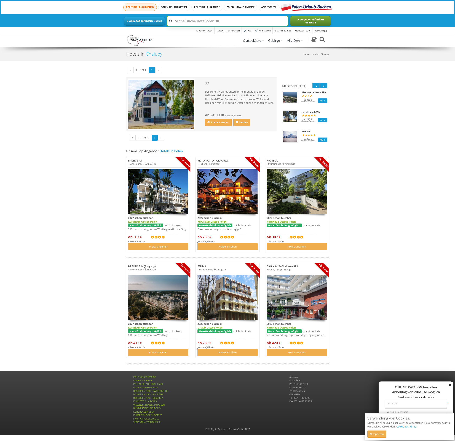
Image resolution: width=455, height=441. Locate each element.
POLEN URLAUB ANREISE (240, 7)
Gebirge (274, 40)
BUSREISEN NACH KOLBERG (148, 394)
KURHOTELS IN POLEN (145, 401)
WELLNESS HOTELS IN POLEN (149, 404)
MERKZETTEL (303, 30)
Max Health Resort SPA (314, 92)
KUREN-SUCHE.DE (142, 380)
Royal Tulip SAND (311, 112)
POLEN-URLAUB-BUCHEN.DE (148, 384)
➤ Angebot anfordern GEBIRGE (310, 21)
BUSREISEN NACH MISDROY (148, 397)
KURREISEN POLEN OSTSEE (147, 415)
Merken (243, 122)
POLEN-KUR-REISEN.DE (145, 387)
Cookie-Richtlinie (406, 426)
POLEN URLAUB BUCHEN (140, 7)
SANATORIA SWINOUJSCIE (146, 422)
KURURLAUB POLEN (143, 411)
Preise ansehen (220, 122)
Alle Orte (293, 40)
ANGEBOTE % (268, 7)
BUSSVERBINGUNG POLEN (147, 408)
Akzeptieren (377, 434)
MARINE (306, 131)
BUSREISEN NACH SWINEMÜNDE (150, 390)
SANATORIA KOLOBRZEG (146, 418)
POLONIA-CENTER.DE (144, 377)
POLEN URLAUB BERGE (207, 7)
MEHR (322, 100)
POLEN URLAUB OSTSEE (174, 7)
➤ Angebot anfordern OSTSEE (144, 21)
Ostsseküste (252, 40)
